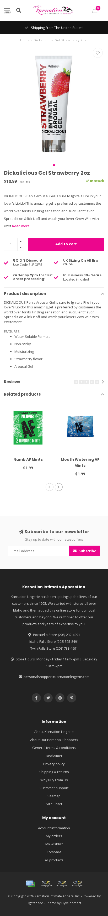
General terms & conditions (54, 747)
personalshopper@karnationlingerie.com (56, 676)
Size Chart (54, 803)
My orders (54, 836)
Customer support (54, 787)
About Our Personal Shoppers (54, 739)
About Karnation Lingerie (54, 731)
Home (25, 40)
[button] (54, 165)
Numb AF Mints (28, 459)
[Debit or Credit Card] (46, 884)
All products (54, 860)
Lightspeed (35, 903)
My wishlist (54, 844)
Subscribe (87, 550)
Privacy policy (54, 764)
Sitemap (54, 796)
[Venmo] (77, 884)
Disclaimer (54, 755)
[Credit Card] (30, 884)
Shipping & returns (54, 771)
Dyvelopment (71, 903)
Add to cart (66, 243)
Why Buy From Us (54, 780)
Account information (54, 828)
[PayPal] (61, 884)
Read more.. (21, 226)
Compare (54, 852)
